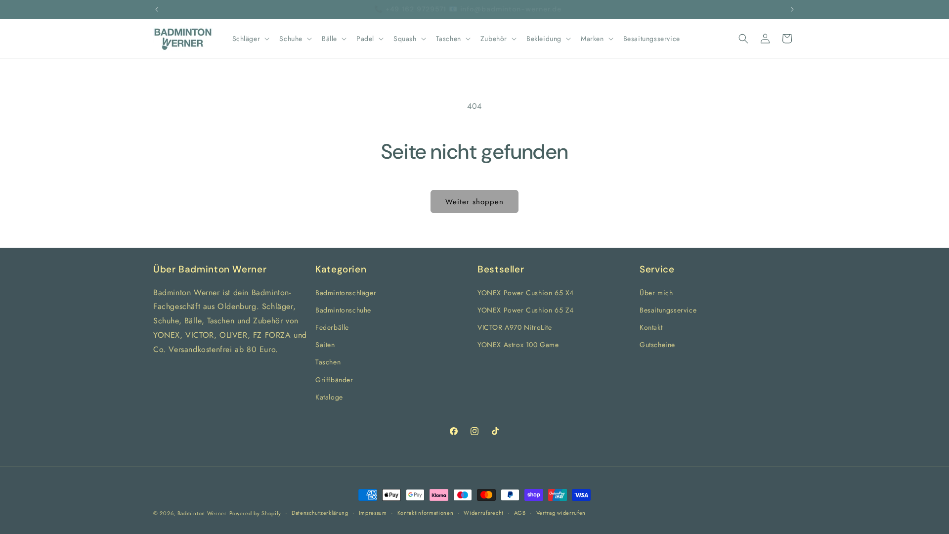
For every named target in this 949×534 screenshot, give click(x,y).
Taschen (328, 362)
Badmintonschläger (345, 292)
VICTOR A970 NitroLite (514, 327)
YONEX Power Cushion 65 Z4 (525, 309)
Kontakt (651, 327)
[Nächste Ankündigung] (792, 9)
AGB (520, 513)
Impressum (373, 513)
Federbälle (332, 327)
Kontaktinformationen (425, 513)
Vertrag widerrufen (561, 513)
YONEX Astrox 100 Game (518, 345)
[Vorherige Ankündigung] (157, 9)
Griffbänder (334, 379)
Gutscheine (657, 345)
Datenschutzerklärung (320, 513)
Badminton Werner (202, 513)
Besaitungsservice (668, 309)
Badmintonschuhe (343, 309)
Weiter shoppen (474, 201)
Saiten (325, 345)
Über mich (656, 292)
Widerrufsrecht (484, 513)
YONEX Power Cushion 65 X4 (525, 292)
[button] (250, 38)
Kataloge (329, 396)
